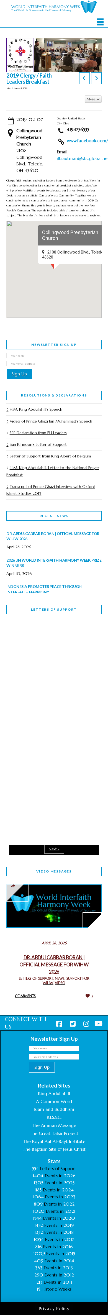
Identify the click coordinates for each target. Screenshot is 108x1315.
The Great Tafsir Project (54, 1133)
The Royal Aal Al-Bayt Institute (54, 1141)
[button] (100, 21)
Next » (54, 849)
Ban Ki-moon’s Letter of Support (38, 444)
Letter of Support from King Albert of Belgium (50, 456)
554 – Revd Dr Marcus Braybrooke (43, 716)
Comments (25, 996)
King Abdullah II (54, 1093)
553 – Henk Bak (35, 784)
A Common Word (54, 1101)
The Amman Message (54, 1125)
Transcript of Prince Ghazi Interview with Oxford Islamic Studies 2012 (50, 490)
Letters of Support (54, 609)
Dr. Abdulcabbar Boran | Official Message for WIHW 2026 (54, 964)
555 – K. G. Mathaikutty (45, 641)
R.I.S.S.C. (54, 1117)
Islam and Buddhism (54, 1109)
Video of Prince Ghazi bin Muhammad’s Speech (51, 421)
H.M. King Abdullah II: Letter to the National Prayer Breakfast (52, 471)
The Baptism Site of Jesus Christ (54, 1149)
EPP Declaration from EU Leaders (38, 432)
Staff (20, 677)
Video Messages (54, 871)
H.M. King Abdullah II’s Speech (36, 409)
